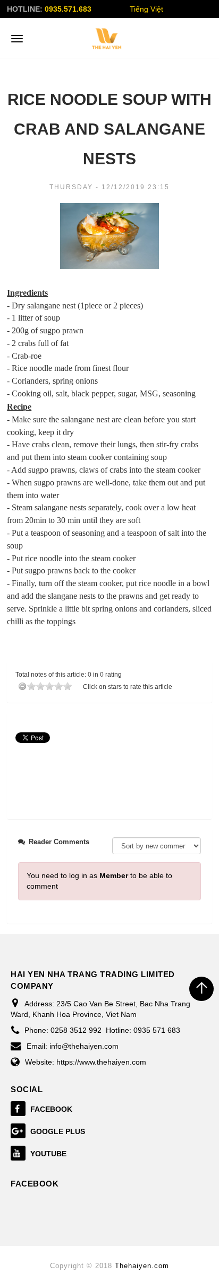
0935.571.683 (68, 9)
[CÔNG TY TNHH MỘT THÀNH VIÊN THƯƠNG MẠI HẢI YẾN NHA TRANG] (107, 38)
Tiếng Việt (146, 9)
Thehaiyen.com (142, 1266)
